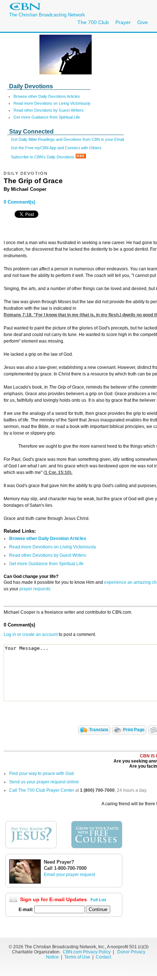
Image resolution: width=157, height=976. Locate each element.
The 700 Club (93, 22)
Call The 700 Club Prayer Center (41, 790)
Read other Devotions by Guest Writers (49, 110)
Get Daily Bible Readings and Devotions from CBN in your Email (67, 139)
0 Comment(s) (19, 202)
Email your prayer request (69, 874)
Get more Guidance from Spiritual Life (47, 117)
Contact (103, 957)
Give (142, 22)
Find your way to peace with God (41, 773)
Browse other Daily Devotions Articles (47, 96)
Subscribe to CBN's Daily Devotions (43, 157)
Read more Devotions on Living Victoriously (52, 103)
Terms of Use (77, 957)
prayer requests (34, 588)
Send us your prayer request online (44, 781)
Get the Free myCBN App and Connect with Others (56, 148)
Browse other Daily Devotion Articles (47, 538)
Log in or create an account (31, 634)
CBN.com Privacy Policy (87, 951)
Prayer (123, 22)
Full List (98, 900)
